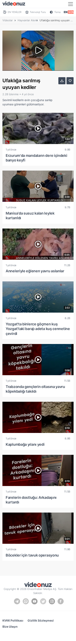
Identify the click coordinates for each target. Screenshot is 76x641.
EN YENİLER (14, 12)
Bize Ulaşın (10, 626)
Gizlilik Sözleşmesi (41, 620)
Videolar (7, 20)
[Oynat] (38, 50)
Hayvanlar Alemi (28, 20)
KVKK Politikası (12, 620)
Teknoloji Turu (38, 12)
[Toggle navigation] (70, 4)
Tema (57, 12)
